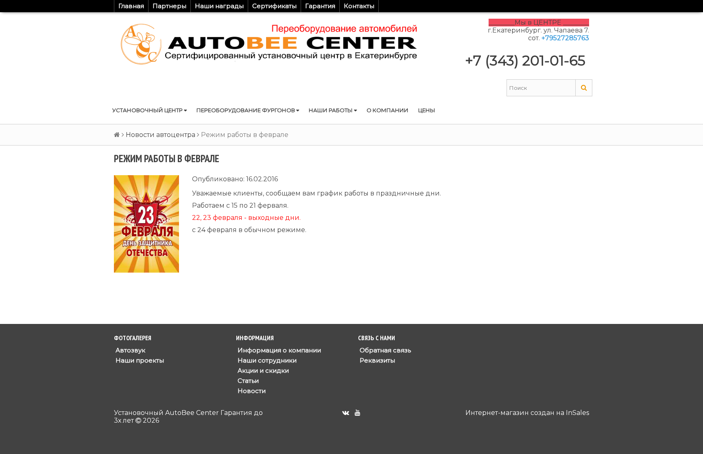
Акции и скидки (262, 370)
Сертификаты (274, 6)
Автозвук (129, 350)
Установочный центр (148, 110)
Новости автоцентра (160, 135)
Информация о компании (278, 350)
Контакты (359, 6)
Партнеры (169, 6)
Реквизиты (376, 360)
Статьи (247, 380)
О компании (387, 110)
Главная (131, 6)
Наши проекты (139, 360)
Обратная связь (384, 350)
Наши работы (331, 110)
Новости (251, 391)
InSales (577, 413)
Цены (426, 110)
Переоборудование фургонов (246, 110)
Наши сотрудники (266, 360)
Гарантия (320, 6)
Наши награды (219, 6)
